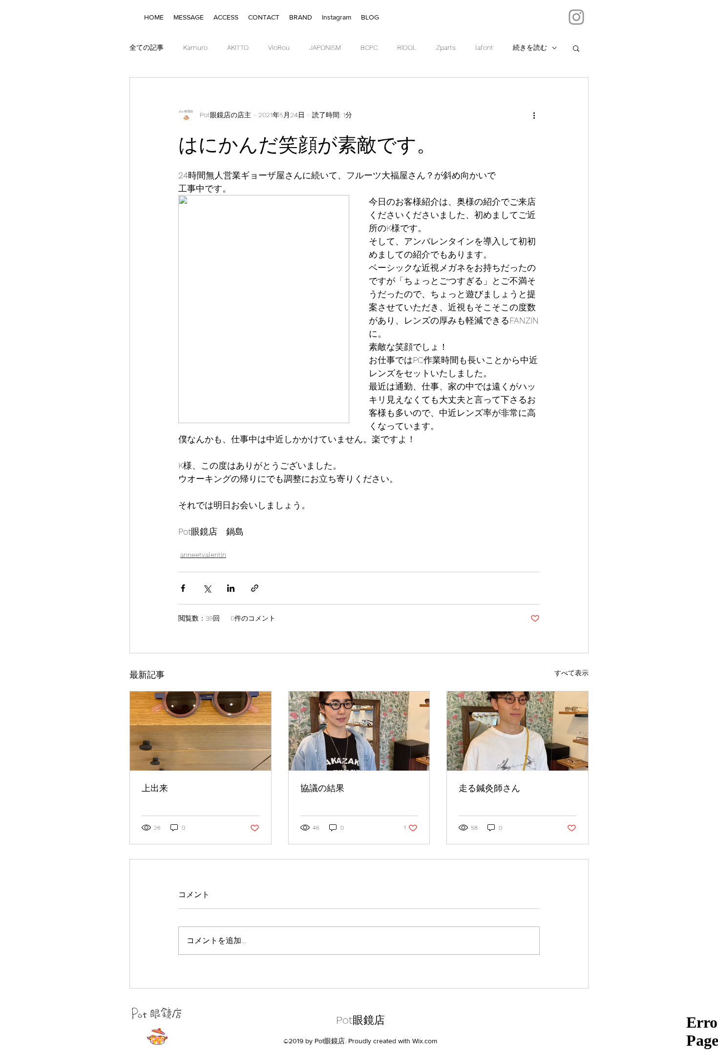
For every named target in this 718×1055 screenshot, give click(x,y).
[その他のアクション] (534, 115)
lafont (484, 47)
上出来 (155, 788)
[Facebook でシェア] (183, 588)
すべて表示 (571, 673)
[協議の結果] (359, 731)
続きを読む (530, 47)
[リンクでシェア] (254, 588)
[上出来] (200, 731)
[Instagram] (576, 17)
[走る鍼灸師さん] (517, 731)
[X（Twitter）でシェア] (206, 588)
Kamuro (195, 47)
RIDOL (407, 47)
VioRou (279, 47)
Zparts (446, 47)
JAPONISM (325, 47)
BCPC (369, 47)
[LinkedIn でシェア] (230, 588)
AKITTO (238, 47)
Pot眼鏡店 (360, 1020)
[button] (576, 48)
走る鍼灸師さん (489, 788)
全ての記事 (146, 47)
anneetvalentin (203, 555)
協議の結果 (322, 788)
